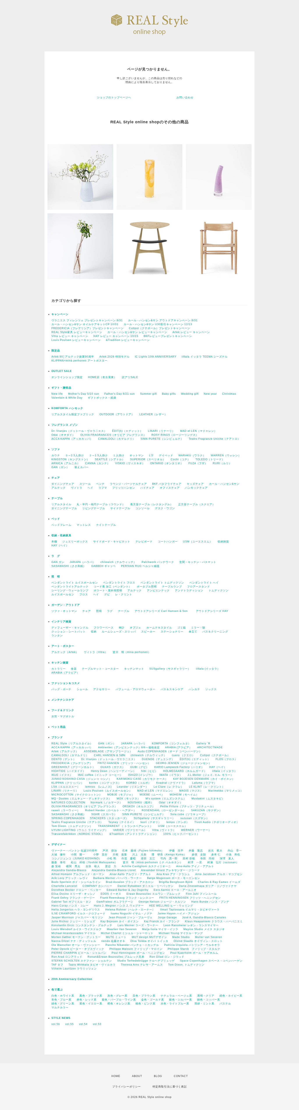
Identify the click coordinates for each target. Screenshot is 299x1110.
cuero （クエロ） (183, 755)
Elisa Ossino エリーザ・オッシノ (73, 893)
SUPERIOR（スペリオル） (147, 459)
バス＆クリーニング (215, 631)
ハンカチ (194, 689)
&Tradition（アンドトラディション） (133, 834)
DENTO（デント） (63, 759)
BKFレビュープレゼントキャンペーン (168, 336)
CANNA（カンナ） (97, 463)
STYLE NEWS (60, 1018)
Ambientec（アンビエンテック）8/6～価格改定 (129, 747)
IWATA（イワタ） (170, 774)
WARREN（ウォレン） (226, 455)
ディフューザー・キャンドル (69, 627)
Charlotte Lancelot (64, 886)
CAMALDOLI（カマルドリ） (116, 438)
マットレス (84, 524)
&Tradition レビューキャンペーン (128, 340)
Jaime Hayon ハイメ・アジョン (178, 913)
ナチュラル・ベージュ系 (176, 995)
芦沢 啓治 (110, 850)
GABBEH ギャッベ (103, 566)
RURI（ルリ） (222, 463)
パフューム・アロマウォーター (135, 689)
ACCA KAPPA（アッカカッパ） (72, 438)
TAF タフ (57, 964)
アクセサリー (101, 689)
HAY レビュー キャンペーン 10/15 (115, 336)
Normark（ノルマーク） (106, 802)
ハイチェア (147, 487)
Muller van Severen (208, 937)
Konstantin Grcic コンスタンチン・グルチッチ (81, 925)
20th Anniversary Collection (71, 979)
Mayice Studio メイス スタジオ (204, 929)
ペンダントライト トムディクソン (162, 582)
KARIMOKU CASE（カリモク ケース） (142, 778)
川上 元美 (139, 854)
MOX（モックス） (128, 798)
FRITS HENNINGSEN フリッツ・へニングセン (190, 897)
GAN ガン (57, 562)
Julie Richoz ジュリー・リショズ (73, 921)
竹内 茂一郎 (169, 858)
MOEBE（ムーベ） (152, 794)
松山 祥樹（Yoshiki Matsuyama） (94, 862)
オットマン (137, 455)
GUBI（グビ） (139, 767)
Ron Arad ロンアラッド (66, 956)
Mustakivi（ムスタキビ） (208, 798)
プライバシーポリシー (126, 1086)
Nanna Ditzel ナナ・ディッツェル (73, 941)
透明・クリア (205, 995)
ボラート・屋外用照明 (108, 590)
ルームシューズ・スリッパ (119, 631)
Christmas (229, 393)
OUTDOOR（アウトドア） (116, 414)
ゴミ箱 (181, 627)
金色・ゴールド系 (152, 999)
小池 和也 (233, 854)
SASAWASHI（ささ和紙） (68, 566)
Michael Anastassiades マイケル (73, 933)
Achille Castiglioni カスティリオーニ (146, 866)
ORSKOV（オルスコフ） (139, 806)
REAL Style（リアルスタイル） (72, 743)
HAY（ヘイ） (60, 545)
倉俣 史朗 (199, 854)
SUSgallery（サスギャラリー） (170, 668)
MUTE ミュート (116, 937)
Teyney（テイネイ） (121, 822)
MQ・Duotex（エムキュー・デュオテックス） (81, 798)
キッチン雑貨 (71, 662)
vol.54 (83, 1024)
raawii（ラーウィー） (65, 810)
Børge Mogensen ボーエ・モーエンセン (173, 878)
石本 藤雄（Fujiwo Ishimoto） (143, 850)
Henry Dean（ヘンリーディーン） (113, 771)
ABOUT (137, 1076)
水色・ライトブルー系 (175, 1003)
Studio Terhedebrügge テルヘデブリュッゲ (146, 960)
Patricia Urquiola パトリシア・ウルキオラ (192, 945)
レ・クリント (123, 594)
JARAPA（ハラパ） (82, 562)
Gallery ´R (203, 743)
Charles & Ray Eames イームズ (219, 882)
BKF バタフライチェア (166, 483)
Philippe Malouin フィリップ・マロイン (135, 948)
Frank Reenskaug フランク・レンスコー (127, 897)
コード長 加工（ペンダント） (113, 586)
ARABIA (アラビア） (178, 747)
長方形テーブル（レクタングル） (151, 504)
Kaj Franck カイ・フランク (162, 921)
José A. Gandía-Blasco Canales (204, 917)
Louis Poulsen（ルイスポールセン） (108, 790)
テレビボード (144, 541)
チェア (57, 477)
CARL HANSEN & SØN (109, 755)
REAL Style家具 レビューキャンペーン (76, 332)
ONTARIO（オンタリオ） (166, 463)
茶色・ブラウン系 (144, 995)
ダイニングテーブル (64, 508)
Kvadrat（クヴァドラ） (171, 782)
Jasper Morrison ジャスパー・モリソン (77, 917)
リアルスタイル (61, 504)
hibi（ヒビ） (149, 771)
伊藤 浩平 (176, 850)
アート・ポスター (72, 646)
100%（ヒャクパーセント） (181, 834)
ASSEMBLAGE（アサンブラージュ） (108, 751)
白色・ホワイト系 (62, 995)
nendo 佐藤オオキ (113, 941)
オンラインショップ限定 (67, 377)
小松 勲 (111, 858)
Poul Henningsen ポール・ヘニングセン (138, 952)
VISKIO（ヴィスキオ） (130, 463)
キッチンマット (134, 668)
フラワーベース (104, 627)
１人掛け (118, 455)
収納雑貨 (223, 541)
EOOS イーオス (111, 893)
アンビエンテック (158, 590)
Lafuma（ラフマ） (204, 782)
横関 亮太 (73, 866)
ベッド (55, 518)
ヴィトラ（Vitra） (95, 652)
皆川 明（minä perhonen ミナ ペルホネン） (153, 862)
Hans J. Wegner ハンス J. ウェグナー (119, 905)
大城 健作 (58, 854)
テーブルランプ (172, 586)
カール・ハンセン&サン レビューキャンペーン (137, 332)
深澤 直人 (227, 858)
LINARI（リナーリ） (161, 431)
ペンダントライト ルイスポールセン (74, 582)
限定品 (55, 350)
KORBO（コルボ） (138, 782)
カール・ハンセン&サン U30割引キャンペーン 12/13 (158, 324)
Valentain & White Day (67, 397)
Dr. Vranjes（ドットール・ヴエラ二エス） (79, 431)
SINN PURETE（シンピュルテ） (162, 438)
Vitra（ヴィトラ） (164, 830)
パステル (225, 1003)
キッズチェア (195, 483)
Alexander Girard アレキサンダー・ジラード (170, 870)
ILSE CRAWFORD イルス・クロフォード (78, 913)
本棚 (54, 541)
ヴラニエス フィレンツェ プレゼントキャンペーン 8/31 (87, 320)
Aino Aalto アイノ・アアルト (195, 866)
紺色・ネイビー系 (231, 995)
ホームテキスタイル (159, 627)
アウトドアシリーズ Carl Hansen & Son (163, 611)
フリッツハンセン (123, 487)
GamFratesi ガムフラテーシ (115, 901)
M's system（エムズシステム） (166, 798)
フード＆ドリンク (62, 710)
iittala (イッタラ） (208, 668)
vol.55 (69, 1024)
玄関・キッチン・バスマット (197, 562)
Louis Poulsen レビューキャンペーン (76, 340)
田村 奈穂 (189, 858)
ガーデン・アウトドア (65, 604)
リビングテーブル (93, 508)
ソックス (211, 689)
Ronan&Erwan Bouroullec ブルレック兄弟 (116, 956)
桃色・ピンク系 (145, 1003)
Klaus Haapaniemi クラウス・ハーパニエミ (214, 921)
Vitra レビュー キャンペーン (69, 336)
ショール (82, 689)
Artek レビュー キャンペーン (191, 332)
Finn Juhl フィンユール (201, 893)
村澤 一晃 (195, 862)
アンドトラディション (189, 590)
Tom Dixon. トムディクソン (186, 964)
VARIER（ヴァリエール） (130, 830)
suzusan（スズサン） (194, 818)
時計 (122, 627)
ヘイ (90, 487)
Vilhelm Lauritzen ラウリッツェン (74, 968)
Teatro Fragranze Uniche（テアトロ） (214, 438)
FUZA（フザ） (198, 463)
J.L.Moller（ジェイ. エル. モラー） (210, 774)
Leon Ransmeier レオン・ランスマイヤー (191, 925)
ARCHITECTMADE (210, 747)
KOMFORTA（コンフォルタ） (171, 743)
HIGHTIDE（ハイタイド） (68, 771)
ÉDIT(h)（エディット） (127, 431)
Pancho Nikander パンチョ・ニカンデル (132, 945)
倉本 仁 (216, 854)
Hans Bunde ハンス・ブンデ (210, 901)
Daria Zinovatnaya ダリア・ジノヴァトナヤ (208, 886)
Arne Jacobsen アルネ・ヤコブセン (219, 874)
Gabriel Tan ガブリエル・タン (71, 901)
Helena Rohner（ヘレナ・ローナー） (130, 909)
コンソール (142, 508)
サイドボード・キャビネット (111, 541)
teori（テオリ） (151, 822)
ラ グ (55, 556)
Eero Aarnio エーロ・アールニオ (175, 889)
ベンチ (100, 483)
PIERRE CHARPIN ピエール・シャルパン (78, 952)
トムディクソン (219, 590)
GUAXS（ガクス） (112, 767)
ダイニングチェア (62, 483)
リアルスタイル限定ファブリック (72, 414)
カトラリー (58, 668)
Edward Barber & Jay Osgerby (127, 889)
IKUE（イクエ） (62, 774)
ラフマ (102, 487)
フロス (83, 594)
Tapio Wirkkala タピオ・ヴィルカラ (92, 964)
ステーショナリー (172, 631)
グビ (107, 594)
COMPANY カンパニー (97, 886)
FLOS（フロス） (226, 759)
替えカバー (81, 467)
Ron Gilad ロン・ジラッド (167, 956)
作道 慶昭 (128, 858)
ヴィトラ (76, 487)
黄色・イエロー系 (90, 1003)
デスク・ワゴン (165, 508)
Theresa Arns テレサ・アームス (142, 964)
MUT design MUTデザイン (149, 937)
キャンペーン (60, 314)
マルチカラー (60, 1007)
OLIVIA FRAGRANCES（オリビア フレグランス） (113, 434)
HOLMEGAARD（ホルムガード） (185, 771)
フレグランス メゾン (64, 424)
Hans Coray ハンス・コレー (70, 905)
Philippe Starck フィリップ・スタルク (194, 948)
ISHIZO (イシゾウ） (141, 774)
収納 (94, 631)
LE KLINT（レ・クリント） (207, 786)
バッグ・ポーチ (61, 689)
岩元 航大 (215, 850)
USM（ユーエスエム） (197, 541)
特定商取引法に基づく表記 (170, 1086)
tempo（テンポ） (177, 822)
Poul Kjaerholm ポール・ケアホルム (194, 952)
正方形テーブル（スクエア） (196, 504)
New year (210, 393)
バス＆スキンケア (172, 689)
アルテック (58, 487)
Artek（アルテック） (65, 751)
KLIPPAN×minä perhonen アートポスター (79, 360)
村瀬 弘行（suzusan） (223, 862)
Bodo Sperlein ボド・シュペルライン (76, 882)
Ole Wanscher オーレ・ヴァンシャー (75, 945)
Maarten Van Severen (122, 929)
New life (57, 393)
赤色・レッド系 (87, 999)
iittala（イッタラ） (224, 771)
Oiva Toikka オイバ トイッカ (149, 941)
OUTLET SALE (61, 371)
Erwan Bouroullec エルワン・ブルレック (154, 893)
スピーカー (148, 631)
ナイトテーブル (106, 524)
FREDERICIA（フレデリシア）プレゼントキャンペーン (87, 328)
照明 (99, 611)
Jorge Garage (167, 917)
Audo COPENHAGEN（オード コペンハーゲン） (170, 751)
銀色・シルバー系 (180, 999)
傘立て (193, 631)
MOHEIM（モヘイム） (184, 794)
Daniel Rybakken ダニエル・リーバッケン (146, 886)
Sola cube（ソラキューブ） (188, 814)
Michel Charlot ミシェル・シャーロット (127, 933)
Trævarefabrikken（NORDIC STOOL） (77, 834)
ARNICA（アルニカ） (65, 463)
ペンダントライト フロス (119, 582)
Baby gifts (169, 393)
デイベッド (166, 455)
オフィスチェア (170, 487)
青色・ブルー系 (61, 999)
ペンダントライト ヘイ (204, 582)
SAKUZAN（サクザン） (206, 810)
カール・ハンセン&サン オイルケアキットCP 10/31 (84, 324)
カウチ (55, 455)
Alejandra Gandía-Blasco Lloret (114, 870)
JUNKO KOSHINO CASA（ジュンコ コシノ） (81, 778)
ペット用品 (58, 726)
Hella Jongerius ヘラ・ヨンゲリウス (75, 909)
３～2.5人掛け (74, 455)
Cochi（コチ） (180, 459)
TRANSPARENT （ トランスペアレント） (125, 826)
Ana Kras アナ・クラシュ (173, 874)
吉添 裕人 (93, 866)
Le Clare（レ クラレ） (169, 786)
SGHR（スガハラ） (104, 814)
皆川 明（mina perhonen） (132, 652)
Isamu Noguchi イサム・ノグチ (131, 913)
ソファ (62, 449)
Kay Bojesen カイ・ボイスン (119, 921)
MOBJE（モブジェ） (120, 794)
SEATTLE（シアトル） (110, 459)
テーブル (57, 498)
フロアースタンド (198, 586)
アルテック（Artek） (65, 652)
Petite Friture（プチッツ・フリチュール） (187, 806)
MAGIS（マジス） (191, 790)
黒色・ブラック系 (90, 995)
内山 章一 (235, 850)
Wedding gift (190, 393)
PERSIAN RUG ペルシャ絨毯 (140, 566)
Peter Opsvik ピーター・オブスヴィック (77, 948)
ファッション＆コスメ (65, 683)
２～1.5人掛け (98, 455)
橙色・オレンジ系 (118, 1003)
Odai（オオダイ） (63, 434)
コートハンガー (168, 541)
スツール (85, 483)
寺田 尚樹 (207, 858)
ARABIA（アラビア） (65, 672)
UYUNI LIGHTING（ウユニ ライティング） (79, 830)
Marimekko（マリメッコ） (225, 790)
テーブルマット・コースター (100, 668)
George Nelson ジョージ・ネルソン (162, 901)
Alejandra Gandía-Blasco (68, 870)
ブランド (57, 737)
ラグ (110, 611)
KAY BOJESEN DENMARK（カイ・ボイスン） (204, 778)
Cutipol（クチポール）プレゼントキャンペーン (159, 328)
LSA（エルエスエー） (65, 786)
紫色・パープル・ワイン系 (119, 999)
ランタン (57, 635)
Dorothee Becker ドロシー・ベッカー (76, 889)
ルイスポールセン (62, 594)
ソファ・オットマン (64, 611)
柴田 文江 (148, 858)
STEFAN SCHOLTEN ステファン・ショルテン (81, 960)
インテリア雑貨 (71, 621)
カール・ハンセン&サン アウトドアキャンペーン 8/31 (163, 320)
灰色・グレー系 (117, 995)
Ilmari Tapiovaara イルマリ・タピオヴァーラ (190, 909)
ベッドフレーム (61, 524)
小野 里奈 (100, 854)
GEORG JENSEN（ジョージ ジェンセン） (183, 763)
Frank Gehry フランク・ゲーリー (73, 897)
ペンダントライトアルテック (69, 586)
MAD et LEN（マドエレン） (198, 431)
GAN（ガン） (60, 467)
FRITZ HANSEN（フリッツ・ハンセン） (124, 763)
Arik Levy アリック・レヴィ (69, 878)
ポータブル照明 (147, 586)
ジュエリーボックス (75, 541)
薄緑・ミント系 (204, 1003)
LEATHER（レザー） (153, 414)
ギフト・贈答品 (61, 387)
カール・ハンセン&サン (224, 483)
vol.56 (55, 1024)
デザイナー (58, 844)
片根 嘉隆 (120, 854)
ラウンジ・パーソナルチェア (128, 483)
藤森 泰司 (58, 862)
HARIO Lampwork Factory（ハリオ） (179, 767)
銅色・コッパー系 (208, 999)
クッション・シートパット (68, 631)
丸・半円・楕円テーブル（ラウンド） (101, 504)
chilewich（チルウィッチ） (118, 562)
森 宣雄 (56, 866)
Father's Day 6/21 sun (119, 393)
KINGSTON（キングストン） (70, 459)
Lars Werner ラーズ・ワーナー (138, 925)
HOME (115, 1076)
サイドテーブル (120, 508)
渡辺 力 (110, 866)
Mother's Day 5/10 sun (83, 393)
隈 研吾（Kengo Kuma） (169, 854)
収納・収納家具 (72, 535)
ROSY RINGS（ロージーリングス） (175, 434)
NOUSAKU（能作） (141, 802)
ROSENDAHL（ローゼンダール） (164, 810)
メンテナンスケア (62, 699)
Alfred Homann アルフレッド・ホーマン (77, 874)
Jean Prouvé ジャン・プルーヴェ (131, 917)
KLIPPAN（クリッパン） (67, 782)
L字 (151, 455)
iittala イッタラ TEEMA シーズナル (205, 356)
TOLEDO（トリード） (210, 459)
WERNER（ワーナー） (196, 830)
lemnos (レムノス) (98, 786)
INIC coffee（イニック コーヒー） (100, 774)
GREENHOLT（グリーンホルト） (73, 767)
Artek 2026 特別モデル (114, 356)
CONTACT (181, 1076)
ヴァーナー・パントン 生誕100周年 (74, 850)
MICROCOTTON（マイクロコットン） (76, 794)
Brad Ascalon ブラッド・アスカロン (130, 882)
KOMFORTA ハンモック (67, 408)
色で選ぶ (57, 989)
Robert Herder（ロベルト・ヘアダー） (110, 810)
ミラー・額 (198, 627)
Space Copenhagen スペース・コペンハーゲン (211, 960)
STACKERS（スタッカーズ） (109, 818)
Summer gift (148, 393)
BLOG (158, 1076)
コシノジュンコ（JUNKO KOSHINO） (76, 858)
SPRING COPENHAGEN (68, 818)
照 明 (55, 576)
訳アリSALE (130, 377)
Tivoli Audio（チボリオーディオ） (216, 822)
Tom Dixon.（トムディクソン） (72, 826)
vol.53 (97, 1024)
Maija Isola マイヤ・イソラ (160, 929)
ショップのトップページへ (114, 97)
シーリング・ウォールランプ (69, 590)
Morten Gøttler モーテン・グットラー (76, 937)
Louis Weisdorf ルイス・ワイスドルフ (76, 929)
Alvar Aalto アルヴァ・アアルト (130, 874)
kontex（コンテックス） (105, 782)
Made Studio (181, 937)
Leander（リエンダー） (132, 786)
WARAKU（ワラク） (192, 455)
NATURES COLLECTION (68, 802)
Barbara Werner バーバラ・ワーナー (117, 878)
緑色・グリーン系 (62, 1003)
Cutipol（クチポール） (215, 755)
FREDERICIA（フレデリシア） (71, 763)
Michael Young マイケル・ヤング (181, 933)
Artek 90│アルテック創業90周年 (72, 356)
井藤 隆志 (196, 850)
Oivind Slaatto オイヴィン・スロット (198, 941)
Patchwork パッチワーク (158, 562)
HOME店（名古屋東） (102, 377)
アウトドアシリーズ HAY (212, 611)
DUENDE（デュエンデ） (158, 759)
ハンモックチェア (196, 487)
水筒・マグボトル (62, 716)
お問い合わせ (184, 97)
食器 (74, 668)
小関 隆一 (79, 854)
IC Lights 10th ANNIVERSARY (155, 356)
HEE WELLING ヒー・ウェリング (171, 905)
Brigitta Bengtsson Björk (176, 882)
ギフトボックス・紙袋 (102, 397)
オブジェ (135, 627)
